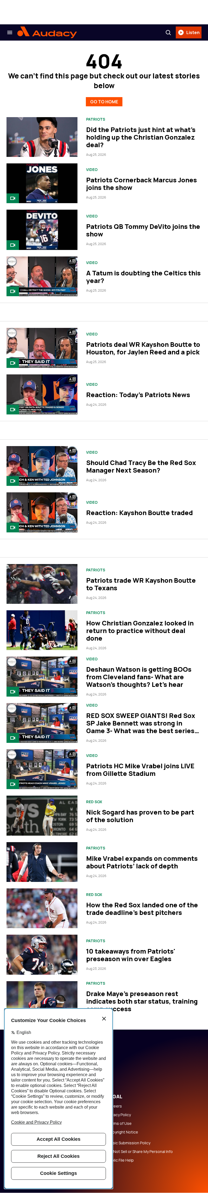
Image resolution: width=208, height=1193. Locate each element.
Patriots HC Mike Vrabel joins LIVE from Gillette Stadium (140, 769)
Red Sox (94, 802)
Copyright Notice (122, 1132)
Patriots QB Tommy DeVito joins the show (143, 230)
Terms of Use (119, 1123)
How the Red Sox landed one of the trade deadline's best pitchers (142, 908)
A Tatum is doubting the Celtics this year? (143, 276)
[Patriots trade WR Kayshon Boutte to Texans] (41, 584)
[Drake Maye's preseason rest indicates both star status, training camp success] (41, 1001)
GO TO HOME (104, 102)
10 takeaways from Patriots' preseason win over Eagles (130, 955)
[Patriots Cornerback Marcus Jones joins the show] (41, 183)
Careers (114, 1106)
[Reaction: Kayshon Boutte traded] (41, 512)
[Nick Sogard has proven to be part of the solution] (41, 815)
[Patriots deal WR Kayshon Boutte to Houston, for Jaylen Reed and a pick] (41, 348)
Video (92, 169)
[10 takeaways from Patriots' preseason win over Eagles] (41, 954)
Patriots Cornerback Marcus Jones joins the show (141, 183)
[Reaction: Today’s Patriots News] (41, 394)
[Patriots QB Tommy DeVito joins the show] (41, 230)
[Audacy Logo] (47, 32)
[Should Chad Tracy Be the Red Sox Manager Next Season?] (41, 466)
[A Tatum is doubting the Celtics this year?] (41, 276)
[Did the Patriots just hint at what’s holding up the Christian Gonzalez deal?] (41, 137)
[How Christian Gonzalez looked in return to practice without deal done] (41, 630)
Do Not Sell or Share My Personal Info (140, 1151)
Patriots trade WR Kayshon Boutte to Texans (141, 584)
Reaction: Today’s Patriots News (138, 394)
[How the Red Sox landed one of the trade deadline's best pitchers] (41, 908)
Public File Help (120, 1160)
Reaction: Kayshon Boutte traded (139, 512)
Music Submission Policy (128, 1143)
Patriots (95, 119)
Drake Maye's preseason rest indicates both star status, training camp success (142, 1001)
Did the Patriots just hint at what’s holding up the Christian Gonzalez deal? (141, 137)
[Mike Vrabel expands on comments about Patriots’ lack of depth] (41, 862)
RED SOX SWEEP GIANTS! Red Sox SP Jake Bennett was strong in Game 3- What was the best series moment (140, 727)
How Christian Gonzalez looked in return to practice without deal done (140, 630)
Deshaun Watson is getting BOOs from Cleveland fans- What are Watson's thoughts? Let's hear (138, 677)
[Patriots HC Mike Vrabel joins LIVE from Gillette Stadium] (41, 769)
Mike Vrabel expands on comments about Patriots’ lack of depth (142, 862)
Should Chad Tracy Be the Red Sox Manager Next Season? (141, 466)
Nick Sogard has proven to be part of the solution (140, 816)
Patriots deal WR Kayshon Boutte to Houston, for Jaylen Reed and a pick (143, 348)
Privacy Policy (119, 1115)
